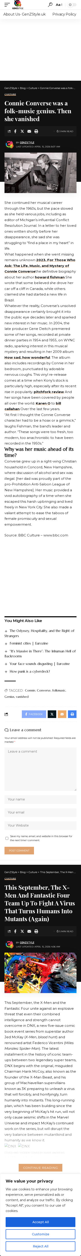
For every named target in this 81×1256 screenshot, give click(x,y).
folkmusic (58, 690)
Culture (10, 94)
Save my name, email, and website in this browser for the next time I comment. (41, 838)
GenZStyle (27, 142)
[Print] (36, 131)
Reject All (40, 1246)
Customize (40, 1234)
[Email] (29, 131)
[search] (50, 4)
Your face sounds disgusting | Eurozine (40, 664)
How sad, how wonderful (27, 357)
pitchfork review (49, 392)
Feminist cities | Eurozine (29, 643)
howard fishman (50, 277)
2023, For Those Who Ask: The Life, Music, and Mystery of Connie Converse (39, 265)
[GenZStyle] (17, 4)
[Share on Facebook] (15, 131)
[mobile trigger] (8, 4)
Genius (9, 697)
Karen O (43, 403)
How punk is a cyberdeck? (30, 671)
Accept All (40, 1222)
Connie (30, 690)
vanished (22, 697)
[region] (40, 1215)
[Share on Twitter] (22, 131)
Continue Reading (40, 1167)
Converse (44, 690)
